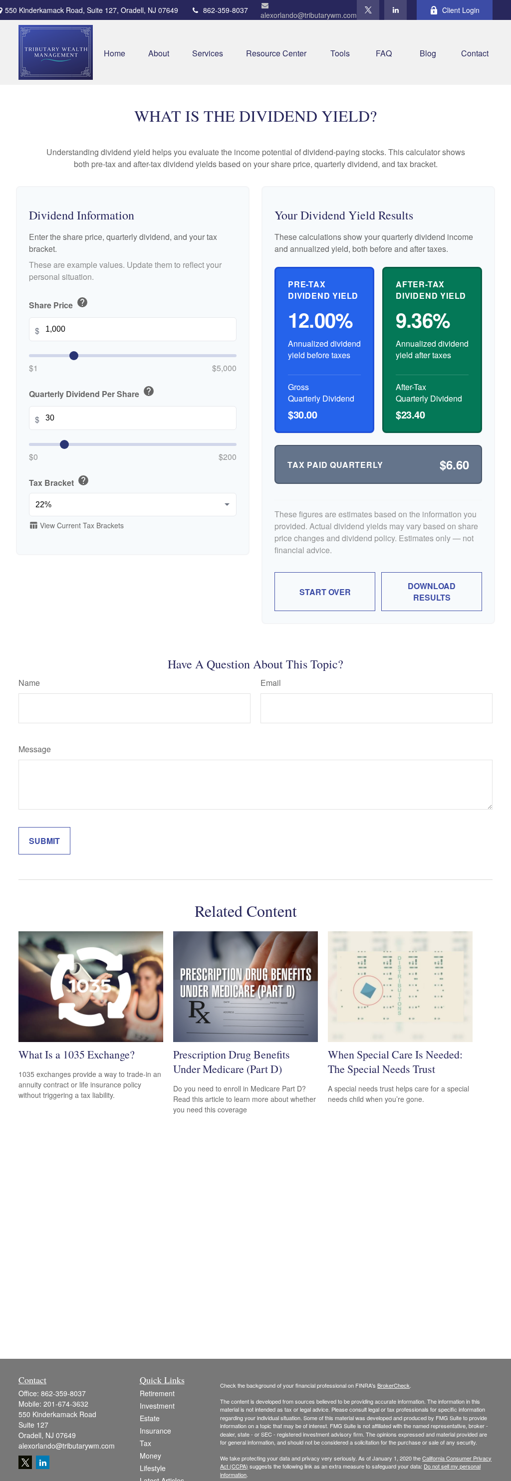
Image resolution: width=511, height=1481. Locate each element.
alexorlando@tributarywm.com (308, 15)
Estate (150, 1418)
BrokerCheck (393, 1385)
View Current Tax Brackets (76, 525)
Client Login (461, 10)
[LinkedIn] (395, 10)
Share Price (58, 303)
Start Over (325, 592)
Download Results (432, 591)
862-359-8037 (225, 10)
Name (29, 682)
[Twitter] (368, 10)
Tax (145, 1443)
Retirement (157, 1393)
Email (270, 682)
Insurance (155, 1431)
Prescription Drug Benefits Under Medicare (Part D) (231, 1061)
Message (34, 749)
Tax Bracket (59, 481)
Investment (157, 1406)
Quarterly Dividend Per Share (92, 392)
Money (150, 1456)
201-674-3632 (65, 1404)
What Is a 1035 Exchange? (76, 1054)
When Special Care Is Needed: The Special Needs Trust (395, 1061)
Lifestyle (153, 1468)
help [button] (82, 302)
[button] (114, 52)
